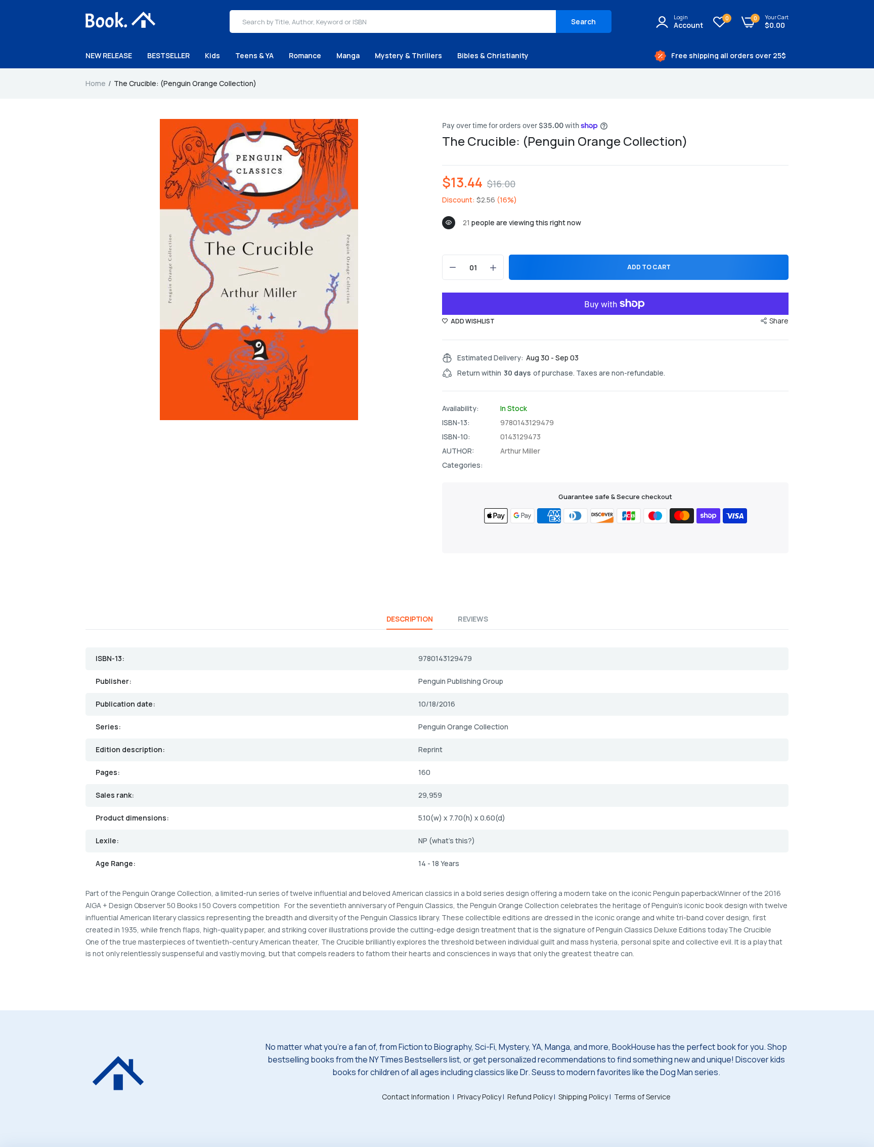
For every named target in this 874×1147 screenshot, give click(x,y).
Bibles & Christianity (493, 55)
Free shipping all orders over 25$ (728, 55)
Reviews (473, 619)
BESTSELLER (168, 55)
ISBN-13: (456, 422)
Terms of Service (642, 1096)
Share (779, 320)
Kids (212, 55)
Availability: (460, 408)
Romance (305, 55)
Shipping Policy (583, 1096)
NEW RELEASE (108, 55)
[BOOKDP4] (120, 21)
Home (95, 83)
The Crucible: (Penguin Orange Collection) (565, 141)
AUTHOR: (458, 451)
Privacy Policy (479, 1096)
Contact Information (416, 1096)
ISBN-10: (456, 436)
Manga (348, 55)
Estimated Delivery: (490, 357)
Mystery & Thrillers (408, 55)
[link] (846, 1073)
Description (409, 619)
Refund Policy (529, 1096)
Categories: (462, 465)
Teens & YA (254, 55)
